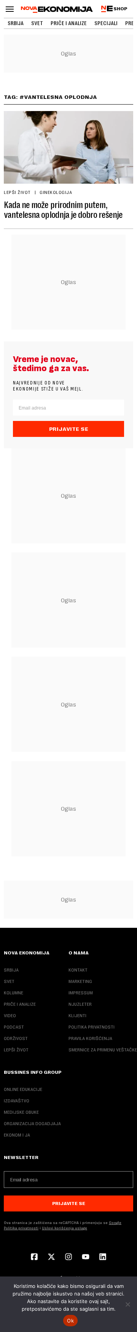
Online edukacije (23, 1089)
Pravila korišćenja (90, 1038)
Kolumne (13, 992)
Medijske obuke (21, 1112)
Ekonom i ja (17, 1135)
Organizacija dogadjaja (32, 1123)
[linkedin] (103, 1257)
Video (10, 1015)
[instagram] (68, 1257)
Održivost (16, 1038)
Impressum (80, 992)
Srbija (16, 23)
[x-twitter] (51, 1257)
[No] (127, 1304)
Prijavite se (68, 429)
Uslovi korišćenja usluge (64, 1228)
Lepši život (17, 192)
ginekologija (56, 192)
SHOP (120, 8)
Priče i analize (69, 23)
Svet (37, 23)
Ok (70, 1321)
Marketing (80, 981)
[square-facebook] (34, 1257)
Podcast (14, 1027)
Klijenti (77, 1015)
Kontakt (78, 970)
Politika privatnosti (91, 1027)
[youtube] (85, 1257)
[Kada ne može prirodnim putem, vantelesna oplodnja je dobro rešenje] (68, 147)
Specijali (106, 23)
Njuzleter (80, 1004)
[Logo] (57, 9)
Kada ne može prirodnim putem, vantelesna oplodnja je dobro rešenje (63, 210)
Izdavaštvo (16, 1100)
